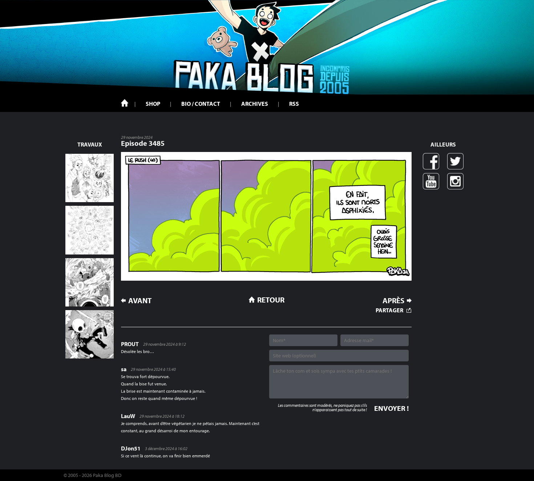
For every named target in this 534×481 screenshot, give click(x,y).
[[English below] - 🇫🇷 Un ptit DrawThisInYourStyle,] (89, 334)
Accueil (124, 103)
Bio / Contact (200, 103)
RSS (294, 103)
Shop (153, 103)
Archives (254, 103)
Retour (270, 299)
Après (393, 300)
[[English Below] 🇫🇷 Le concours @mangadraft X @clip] (89, 282)
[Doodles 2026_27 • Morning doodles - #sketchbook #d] (89, 178)
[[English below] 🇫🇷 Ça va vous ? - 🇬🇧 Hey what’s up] (89, 230)
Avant (140, 300)
